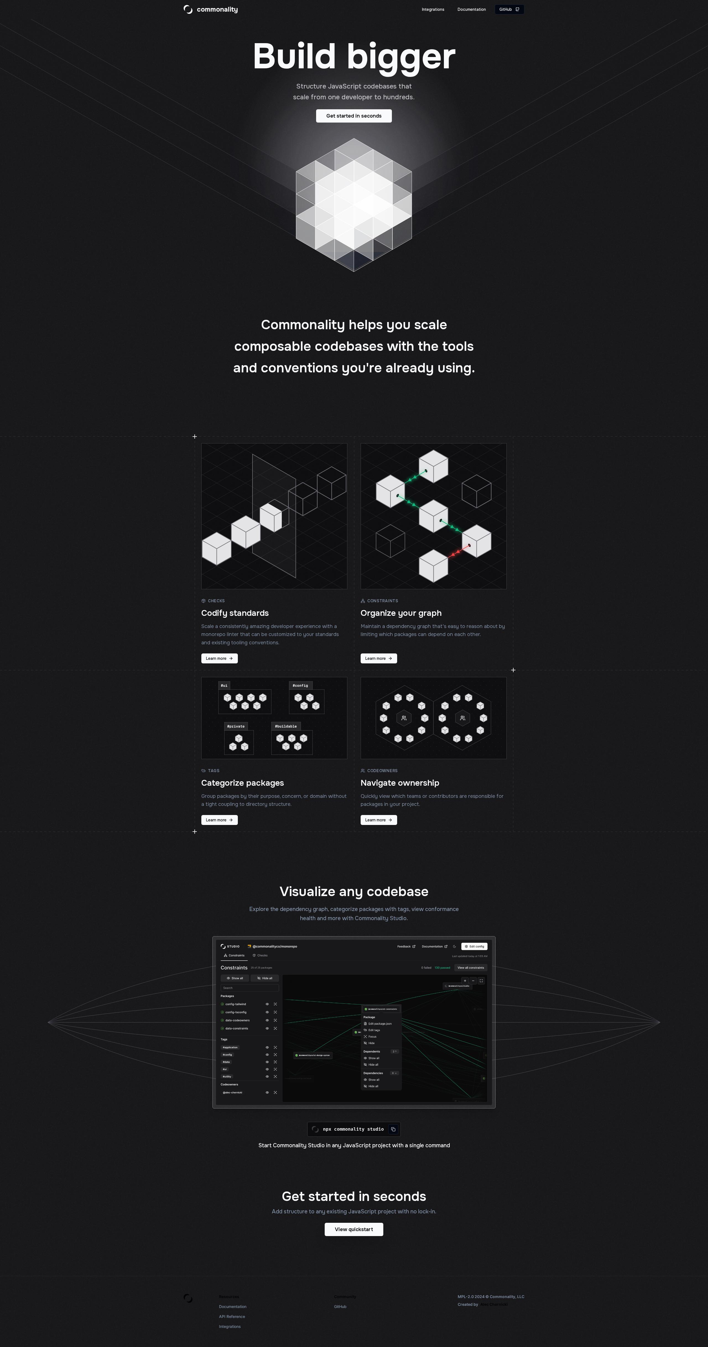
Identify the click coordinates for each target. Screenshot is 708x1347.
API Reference (232, 1316)
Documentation (472, 9)
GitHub (505, 9)
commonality (217, 9)
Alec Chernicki (494, 1304)
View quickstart (354, 1229)
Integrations (433, 9)
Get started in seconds (354, 116)
